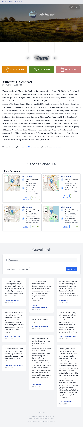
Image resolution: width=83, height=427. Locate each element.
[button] (12, 181)
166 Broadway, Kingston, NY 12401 (71, 191)
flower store (57, 147)
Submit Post (71, 269)
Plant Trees (35, 198)
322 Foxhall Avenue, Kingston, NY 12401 (32, 221)
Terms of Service (47, 418)
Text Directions (26, 198)
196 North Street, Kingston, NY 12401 (71, 221)
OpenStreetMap (43, 421)
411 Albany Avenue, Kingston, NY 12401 (32, 193)
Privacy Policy (36, 418)
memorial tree (27, 147)
